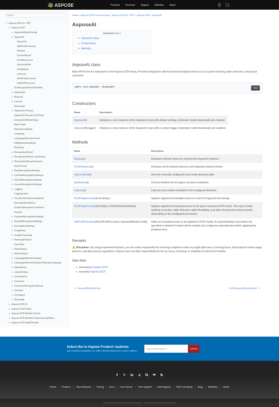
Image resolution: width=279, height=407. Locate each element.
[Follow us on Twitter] (125, 375)
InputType (19, 244)
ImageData (20, 230)
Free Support (145, 386)
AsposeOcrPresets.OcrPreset (29, 115)
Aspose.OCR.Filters (21, 308)
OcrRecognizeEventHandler (28, 87)
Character (19, 281)
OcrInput (18, 290)
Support (145, 5)
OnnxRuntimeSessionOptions (29, 198)
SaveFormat (20, 166)
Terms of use (163, 403)
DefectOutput (21, 253)
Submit (193, 348)
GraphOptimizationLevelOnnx (29, 207)
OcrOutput (19, 295)
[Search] (227, 5)
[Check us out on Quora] (147, 375)
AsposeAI (19, 37)
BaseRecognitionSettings (27, 170)
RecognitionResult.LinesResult (29, 156)
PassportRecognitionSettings (29, 216)
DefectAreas (20, 267)
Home (75, 15)
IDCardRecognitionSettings (28, 179)
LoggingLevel (21, 193)
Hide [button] (117, 33)
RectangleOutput (22, 239)
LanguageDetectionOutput (27, 258)
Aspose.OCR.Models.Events (25, 313)
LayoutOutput (21, 272)
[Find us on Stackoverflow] (139, 375)
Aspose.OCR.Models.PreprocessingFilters (32, 318)
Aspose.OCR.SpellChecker (25, 322)
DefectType (20, 124)
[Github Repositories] (154, 375)
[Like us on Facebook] (117, 375)
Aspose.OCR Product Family (95, 15)
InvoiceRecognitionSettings (28, 184)
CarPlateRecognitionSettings (28, 175)
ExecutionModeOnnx (24, 202)
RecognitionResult (23, 152)
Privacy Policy (150, 403)
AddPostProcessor (26, 46)
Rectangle (19, 299)
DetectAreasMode (23, 129)
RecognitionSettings (24, 226)
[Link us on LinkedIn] (132, 375)
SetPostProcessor (26, 83)
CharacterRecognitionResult (28, 285)
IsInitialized (22, 69)
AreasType (19, 106)
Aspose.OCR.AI (19, 304)
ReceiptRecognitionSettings (28, 221)
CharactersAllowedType (26, 120)
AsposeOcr (20, 92)
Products (115, 5)
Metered (18, 97)
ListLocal (21, 73)
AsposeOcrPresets (23, 110)
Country (18, 212)
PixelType (19, 147)
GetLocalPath (24, 64)
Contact (173, 403)
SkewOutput (20, 249)
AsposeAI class (90, 38)
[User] (219, 5)
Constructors (88, 43)
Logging (18, 189)
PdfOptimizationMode (25, 143)
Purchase (130, 5)
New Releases (83, 386)
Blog (200, 386)
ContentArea (20, 276)
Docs (112, 386)
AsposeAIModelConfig (25, 32)
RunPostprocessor (26, 78)
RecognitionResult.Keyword (28, 161)
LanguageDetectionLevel (27, 138)
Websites (159, 5)
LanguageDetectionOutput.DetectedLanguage (37, 262)
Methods (86, 48)
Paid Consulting (184, 386)
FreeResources (25, 60)
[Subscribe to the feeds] (162, 375)
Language (19, 133)
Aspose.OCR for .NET (20, 23)
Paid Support (164, 386)
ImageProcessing (23, 235)
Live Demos (126, 386)
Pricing (100, 386)
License (18, 101)
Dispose (21, 50)
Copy (255, 88)
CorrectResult (24, 55)
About (173, 5)
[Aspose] (60, 5)
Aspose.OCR (18, 27)
